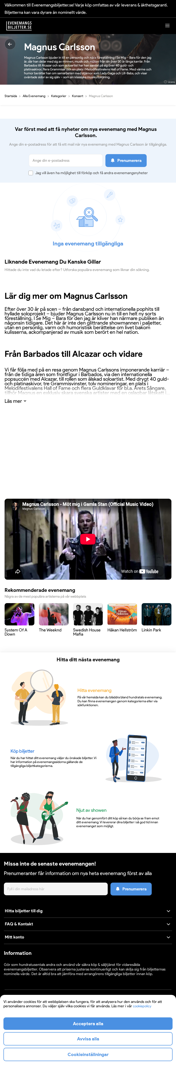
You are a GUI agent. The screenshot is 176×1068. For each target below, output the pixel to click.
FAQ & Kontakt (19, 924)
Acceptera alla (88, 1023)
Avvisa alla (88, 1039)
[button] (88, 911)
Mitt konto (14, 937)
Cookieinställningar (18, 978)
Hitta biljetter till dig (24, 910)
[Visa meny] (167, 25)
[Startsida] (19, 26)
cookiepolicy (142, 1006)
